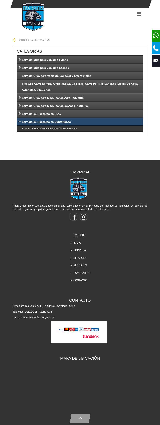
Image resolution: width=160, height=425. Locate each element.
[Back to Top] (80, 417)
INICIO (77, 242)
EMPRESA (79, 250)
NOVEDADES (81, 272)
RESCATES (80, 265)
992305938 (46, 311)
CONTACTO (80, 280)
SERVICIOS (80, 257)
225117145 (31, 311)
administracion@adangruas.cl (37, 317)
